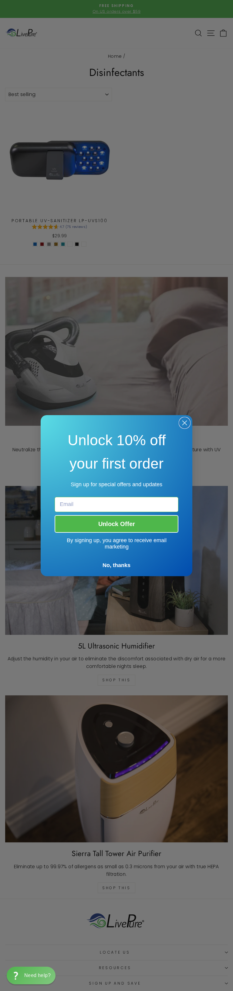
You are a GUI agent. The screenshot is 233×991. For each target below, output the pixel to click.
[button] (31, 975)
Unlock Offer (116, 524)
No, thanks (116, 565)
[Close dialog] (184, 423)
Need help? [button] (37, 975)
